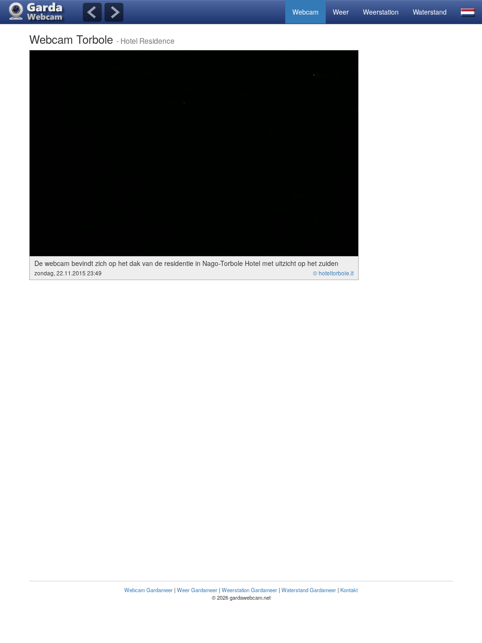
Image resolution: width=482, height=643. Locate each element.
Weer (341, 11)
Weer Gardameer (197, 590)
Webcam (305, 11)
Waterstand (430, 11)
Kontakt (349, 590)
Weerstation (381, 11)
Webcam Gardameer (148, 590)
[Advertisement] (415, 191)
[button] (468, 12)
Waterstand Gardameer (308, 590)
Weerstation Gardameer (249, 590)
